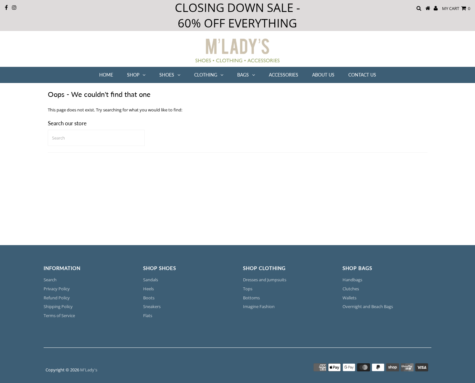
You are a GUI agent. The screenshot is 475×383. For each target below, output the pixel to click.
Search (50, 280)
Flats (147, 315)
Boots (148, 298)
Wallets (349, 298)
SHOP (133, 75)
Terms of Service (59, 315)
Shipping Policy (58, 306)
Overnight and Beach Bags (368, 306)
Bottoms (251, 298)
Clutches (351, 289)
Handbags (352, 280)
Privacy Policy (57, 289)
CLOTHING (205, 75)
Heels (148, 289)
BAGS (243, 75)
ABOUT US (323, 75)
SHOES (166, 75)
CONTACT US (362, 75)
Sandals (150, 280)
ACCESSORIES (283, 75)
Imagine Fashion (259, 306)
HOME (106, 75)
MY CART (456, 8)
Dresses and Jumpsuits (264, 280)
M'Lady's (88, 370)
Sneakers (152, 306)
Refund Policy (57, 298)
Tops (247, 289)
